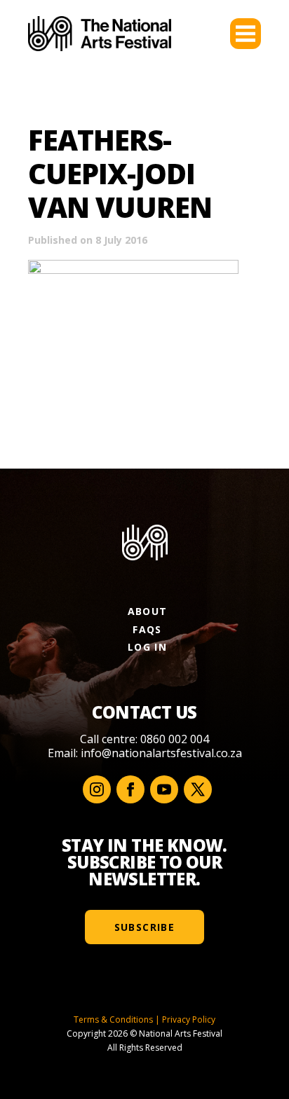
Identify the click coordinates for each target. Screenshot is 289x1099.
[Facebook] (130, 789)
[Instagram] (97, 789)
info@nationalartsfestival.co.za (161, 753)
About (148, 611)
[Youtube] (164, 789)
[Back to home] (99, 33)
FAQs (147, 629)
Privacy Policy (188, 1019)
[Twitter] (198, 789)
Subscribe (144, 927)
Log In (147, 647)
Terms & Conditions (113, 1019)
